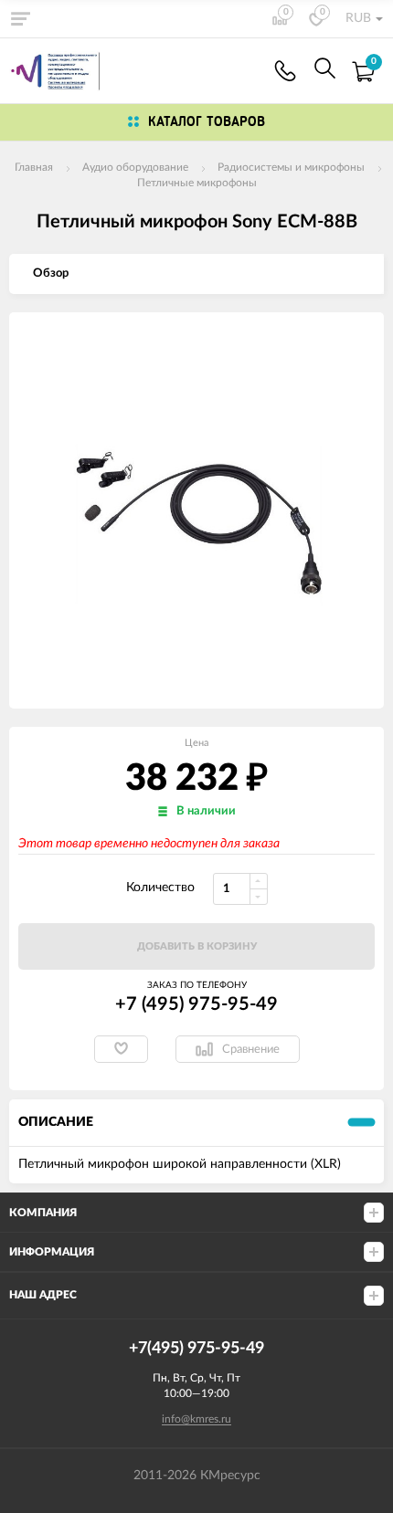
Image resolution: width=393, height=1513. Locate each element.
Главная (34, 167)
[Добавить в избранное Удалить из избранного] (121, 1049)
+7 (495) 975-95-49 (196, 1004)
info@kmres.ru (196, 1418)
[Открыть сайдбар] (20, 18)
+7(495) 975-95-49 (285, 70)
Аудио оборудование (135, 167)
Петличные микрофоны (197, 182)
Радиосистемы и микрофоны (291, 167)
